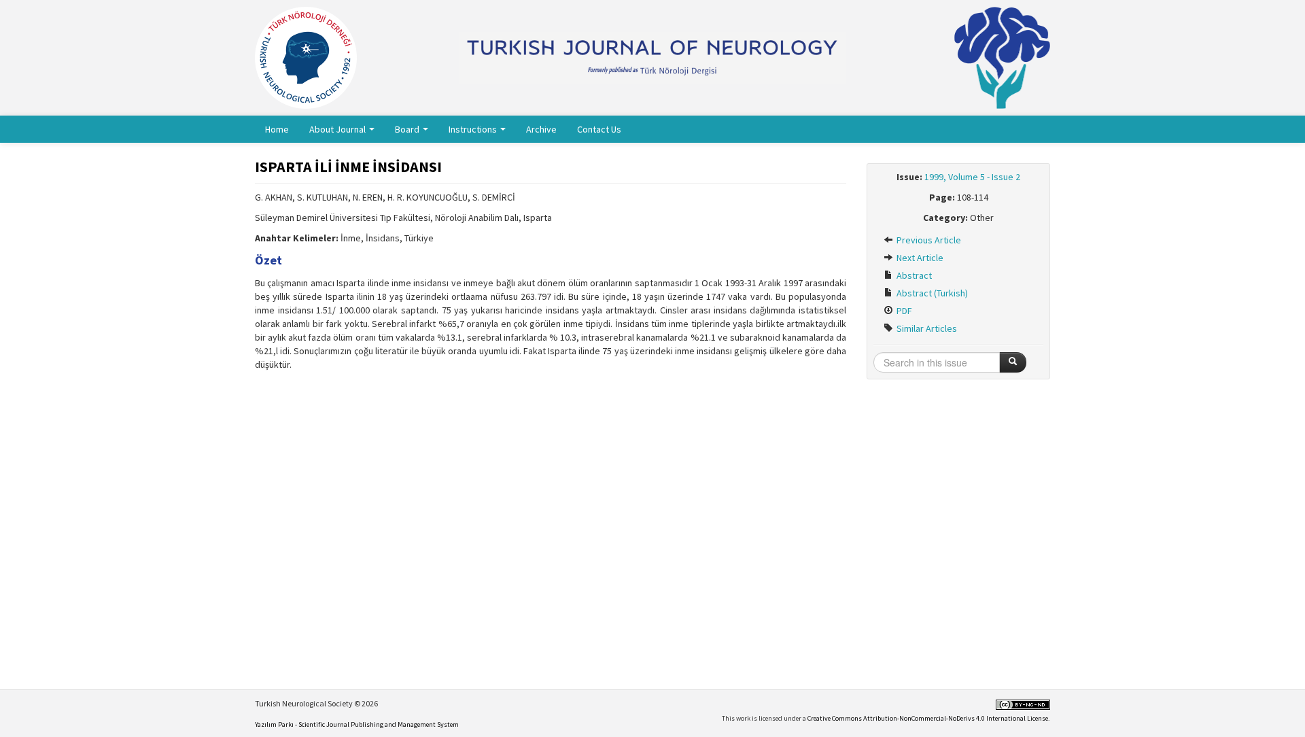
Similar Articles (925, 328)
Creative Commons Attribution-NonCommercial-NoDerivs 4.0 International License (927, 718)
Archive (541, 129)
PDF (903, 311)
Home (277, 129)
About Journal (338, 129)
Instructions (474, 129)
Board (408, 129)
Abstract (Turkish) (931, 293)
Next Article (918, 258)
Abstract (913, 275)
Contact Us (599, 129)
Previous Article (927, 240)
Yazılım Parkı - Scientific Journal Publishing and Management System (357, 724)
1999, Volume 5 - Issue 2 (972, 177)
